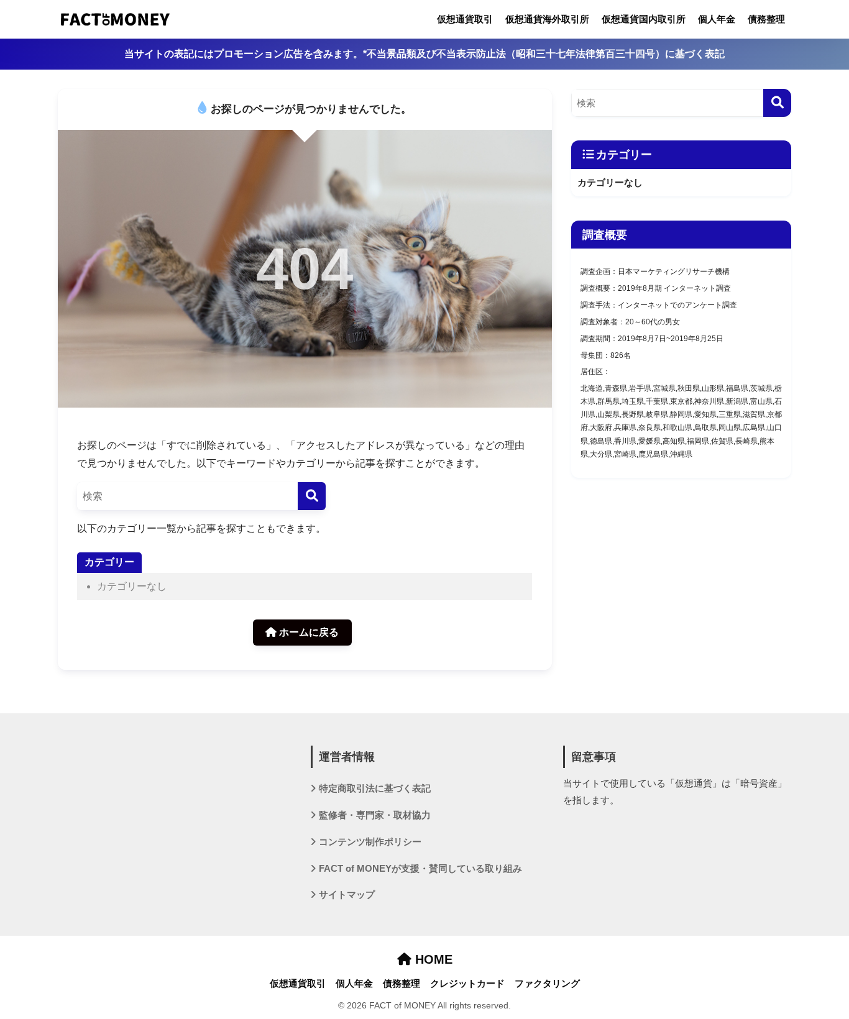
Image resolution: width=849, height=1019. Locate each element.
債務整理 (766, 19)
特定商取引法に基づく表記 (375, 788)
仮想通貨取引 (465, 19)
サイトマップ (347, 895)
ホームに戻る (308, 632)
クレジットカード (467, 984)
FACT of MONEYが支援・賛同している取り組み (420, 869)
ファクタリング (547, 984)
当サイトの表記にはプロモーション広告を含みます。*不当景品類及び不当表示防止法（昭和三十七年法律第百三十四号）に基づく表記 (424, 53)
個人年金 (716, 19)
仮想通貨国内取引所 (644, 19)
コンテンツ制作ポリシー (370, 842)
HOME (431, 959)
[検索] (312, 496)
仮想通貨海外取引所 (547, 19)
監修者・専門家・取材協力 (375, 815)
